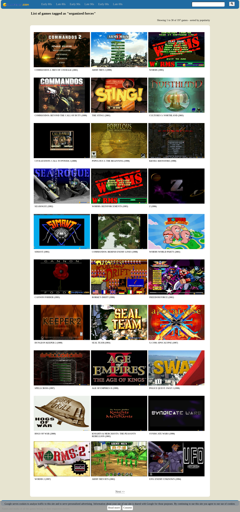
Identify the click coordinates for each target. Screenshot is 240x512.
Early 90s (75, 4)
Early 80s (46, 4)
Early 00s (103, 4)
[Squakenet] (16, 5)
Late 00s (117, 4)
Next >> (120, 491)
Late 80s (61, 4)
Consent (127, 507)
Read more (114, 507)
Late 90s (89, 4)
